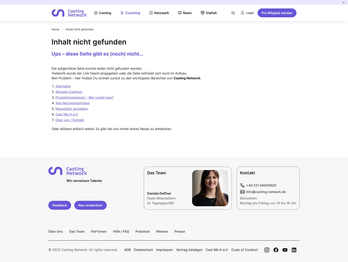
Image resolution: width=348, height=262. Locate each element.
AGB (127, 250)
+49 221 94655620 (261, 185)
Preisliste (143, 231)
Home (55, 29)
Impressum (164, 250)
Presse (179, 231)
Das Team (77, 231)
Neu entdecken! (90, 205)
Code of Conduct (244, 250)
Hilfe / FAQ (121, 231)
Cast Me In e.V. (67, 114)
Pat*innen (99, 231)
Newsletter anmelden (72, 109)
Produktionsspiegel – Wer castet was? (84, 97)
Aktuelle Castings (69, 92)
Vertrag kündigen (189, 250)
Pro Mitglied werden (277, 13)
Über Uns (55, 231)
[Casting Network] (69, 13)
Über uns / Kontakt (70, 120)
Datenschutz (143, 250)
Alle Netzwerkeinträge (72, 103)
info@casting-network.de (266, 192)
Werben (162, 231)
